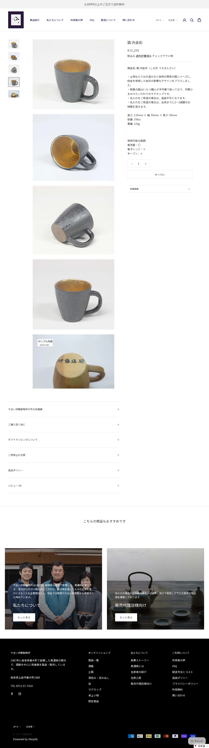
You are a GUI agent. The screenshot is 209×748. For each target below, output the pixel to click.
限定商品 (93, 701)
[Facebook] (12, 693)
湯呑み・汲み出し (98, 678)
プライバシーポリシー (185, 684)
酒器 (91, 666)
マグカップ (94, 689)
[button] (201, 746)
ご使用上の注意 (16, 455)
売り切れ (160, 174)
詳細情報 (134, 188)
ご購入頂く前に (16, 424)
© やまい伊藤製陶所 (22, 734)
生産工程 (136, 678)
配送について (108, 20)
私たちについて (55, 20)
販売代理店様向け (141, 684)
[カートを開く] (199, 20)
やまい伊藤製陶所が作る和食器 (25, 409)
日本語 (171, 20)
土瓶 (91, 672)
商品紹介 (35, 20)
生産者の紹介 (138, 672)
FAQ (92, 20)
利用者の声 (77, 20)
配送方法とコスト (182, 672)
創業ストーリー (140, 660)
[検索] (192, 19)
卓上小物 (93, 695)
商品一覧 (93, 660)
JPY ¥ (158, 20)
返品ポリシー (15, 470)
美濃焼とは (137, 666)
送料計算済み (144, 56)
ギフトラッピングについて (23, 439)
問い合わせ (129, 20)
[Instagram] (19, 693)
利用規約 (177, 689)
